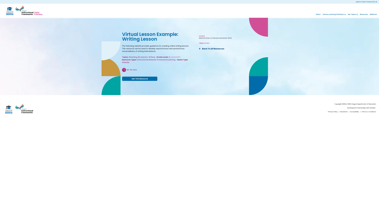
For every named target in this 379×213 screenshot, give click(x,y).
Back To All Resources (213, 48)
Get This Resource (140, 79)
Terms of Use (204, 43)
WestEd (372, 108)
